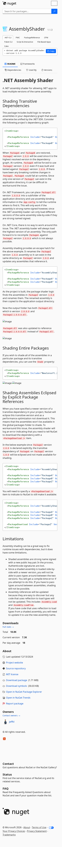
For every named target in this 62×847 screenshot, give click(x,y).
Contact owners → (11, 715)
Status (7, 774)
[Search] (54, 11)
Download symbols (16, 685)
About (26, 827)
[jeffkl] (5, 721)
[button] (51, 51)
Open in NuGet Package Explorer (24, 691)
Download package (16, 680)
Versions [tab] (47, 70)
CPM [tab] (46, 37)
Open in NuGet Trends (18, 697)
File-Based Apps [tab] (44, 42)
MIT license (12, 674)
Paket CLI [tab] (8, 42)
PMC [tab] (18, 37)
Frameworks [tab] (28, 63)
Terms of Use (39, 827)
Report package (14, 703)
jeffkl (11, 721)
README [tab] (11, 63)
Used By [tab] (32, 70)
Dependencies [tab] (14, 70)
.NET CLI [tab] (7, 37)
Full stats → (8, 626)
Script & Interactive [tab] (25, 42)
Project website (14, 662)
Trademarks (9, 834)
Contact (8, 764)
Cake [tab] (6, 46)
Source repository (16, 668)
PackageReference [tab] (32, 37)
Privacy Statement (37, 831)
